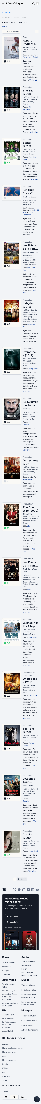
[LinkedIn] (32, 890)
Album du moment (29, 1030)
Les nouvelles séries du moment (29, 973)
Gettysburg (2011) (30, 462)
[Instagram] (23, 890)
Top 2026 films (8, 962)
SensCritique (6, 17)
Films (5, 957)
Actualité (6, 974)
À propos (6, 1044)
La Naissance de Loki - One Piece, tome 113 (9, 1025)
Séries (25, 957)
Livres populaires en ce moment (28, 1003)
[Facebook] (19, 890)
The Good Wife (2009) (30, 509)
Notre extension (9, 1052)
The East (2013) (28, 92)
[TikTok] (28, 890)
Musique (26, 1010)
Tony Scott (16, 17)
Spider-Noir (26, 965)
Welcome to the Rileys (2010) (30, 624)
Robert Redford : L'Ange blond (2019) (29, 42)
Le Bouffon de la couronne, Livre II (29, 996)
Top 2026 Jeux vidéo (8, 985)
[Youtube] (37, 890)
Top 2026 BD (8, 1015)
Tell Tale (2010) (28, 730)
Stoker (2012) (27, 144)
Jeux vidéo (9, 979)
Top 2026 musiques (29, 1016)
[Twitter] (14, 890)
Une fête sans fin (9, 1018)
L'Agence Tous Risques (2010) (29, 780)
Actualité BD (7, 1031)
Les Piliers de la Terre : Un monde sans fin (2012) (30, 247)
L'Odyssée (6, 970)
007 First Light (8, 990)
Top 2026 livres (28, 985)
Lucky (24, 969)
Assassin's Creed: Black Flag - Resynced (9, 997)
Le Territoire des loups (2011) (30, 403)
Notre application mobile (12, 1048)
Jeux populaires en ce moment (10, 1004)
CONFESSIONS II (29, 1020)
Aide (4, 1056)
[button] (37, 3)
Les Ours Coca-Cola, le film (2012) (30, 191)
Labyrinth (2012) (29, 305)
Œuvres (24, 17)
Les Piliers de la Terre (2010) (30, 564)
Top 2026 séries (28, 962)
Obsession (6, 966)
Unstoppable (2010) (30, 680)
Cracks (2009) (27, 836)
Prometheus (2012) (30, 353)
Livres (25, 979)
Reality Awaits (27, 1025)
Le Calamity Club (28, 990)
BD (4, 1010)
